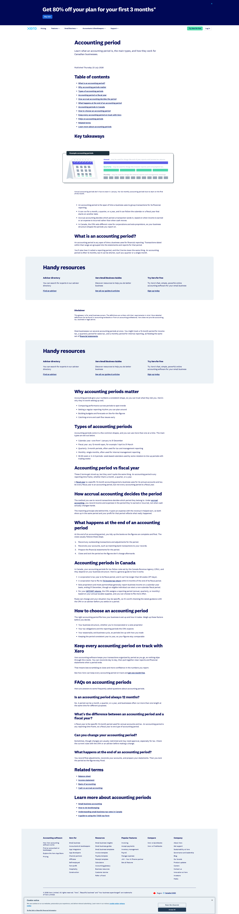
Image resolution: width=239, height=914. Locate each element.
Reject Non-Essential (172, 905)
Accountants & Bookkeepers (93, 28)
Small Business (70, 28)
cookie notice (114, 903)
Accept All (172, 910)
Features (54, 28)
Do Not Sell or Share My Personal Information (41, 910)
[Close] (212, 900)
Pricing (43, 28)
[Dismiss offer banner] (211, 3)
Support (114, 28)
